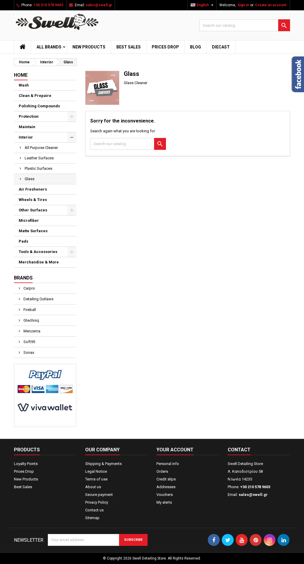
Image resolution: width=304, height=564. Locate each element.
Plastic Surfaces (38, 168)
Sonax (28, 352)
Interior (26, 137)
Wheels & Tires (33, 199)
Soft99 (29, 342)
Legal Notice (96, 471)
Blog (195, 47)
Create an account (270, 5)
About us (93, 487)
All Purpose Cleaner (41, 147)
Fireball (29, 309)
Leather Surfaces (39, 158)
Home (21, 75)
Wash (24, 85)
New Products (88, 47)
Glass (29, 179)
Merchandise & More (39, 262)
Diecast (221, 47)
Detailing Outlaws (38, 299)
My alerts (164, 502)
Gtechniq (31, 320)
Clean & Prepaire (35, 95)
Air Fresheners (33, 189)
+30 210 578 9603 (48, 5)
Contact (239, 450)
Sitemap (92, 518)
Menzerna (31, 331)
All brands (49, 47)
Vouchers (164, 494)
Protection (29, 116)
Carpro (29, 288)
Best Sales (128, 47)
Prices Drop (165, 47)
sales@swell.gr (99, 5)
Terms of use (96, 479)
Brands (23, 278)
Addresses (165, 487)
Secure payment (99, 494)
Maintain (27, 127)
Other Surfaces (33, 210)
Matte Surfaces (33, 231)
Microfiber (29, 220)
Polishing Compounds (39, 106)
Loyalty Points (26, 463)
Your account (175, 450)
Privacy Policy (96, 502)
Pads (23, 241)
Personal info (167, 463)
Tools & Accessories (38, 251)
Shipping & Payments (103, 463)
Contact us (94, 510)
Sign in (243, 5)
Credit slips (166, 479)
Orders (162, 471)
